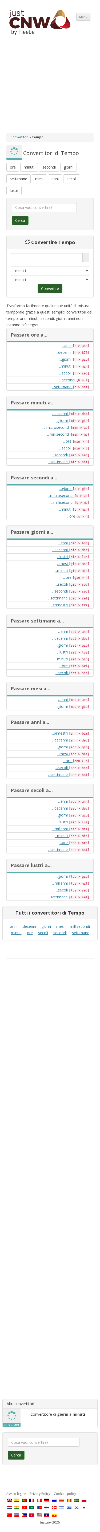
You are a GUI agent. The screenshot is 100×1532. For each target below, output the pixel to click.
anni (55, 178)
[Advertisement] (50, 88)
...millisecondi (59, 434)
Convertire (50, 288)
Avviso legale (16, 1493)
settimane (18, 178)
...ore (68, 441)
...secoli (66, 373)
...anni (67, 345)
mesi (39, 178)
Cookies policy (65, 1493)
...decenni (64, 352)
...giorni (66, 359)
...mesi (63, 563)
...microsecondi (57, 427)
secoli (72, 178)
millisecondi (80, 926)
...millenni (60, 828)
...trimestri (60, 604)
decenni (29, 926)
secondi (49, 167)
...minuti (65, 366)
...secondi (67, 379)
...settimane (62, 386)
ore (13, 167)
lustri (14, 190)
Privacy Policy (40, 1493)
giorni (68, 167)
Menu (83, 17)
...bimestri (60, 733)
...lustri (63, 556)
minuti (29, 167)
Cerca (20, 220)
